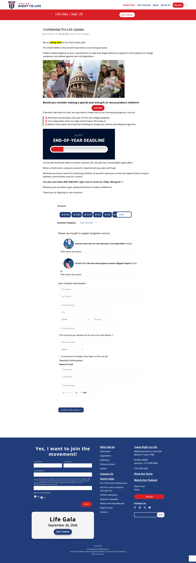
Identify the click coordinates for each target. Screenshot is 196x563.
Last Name (68, 462)
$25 (108, 214)
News (156, 5)
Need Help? (129, 5)
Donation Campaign (82, 34)
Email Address (39, 471)
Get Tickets (127, 14)
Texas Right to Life (51, 34)
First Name (38, 462)
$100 (88, 214)
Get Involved (144, 5)
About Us (165, 5)
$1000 (66, 214)
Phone (36, 480)
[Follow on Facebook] (135, 507)
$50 (99, 214)
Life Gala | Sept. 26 (69, 14)
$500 (77, 214)
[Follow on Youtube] (150, 507)
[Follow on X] (145, 507)
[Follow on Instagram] (140, 507)
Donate (178, 5)
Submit (86, 504)
